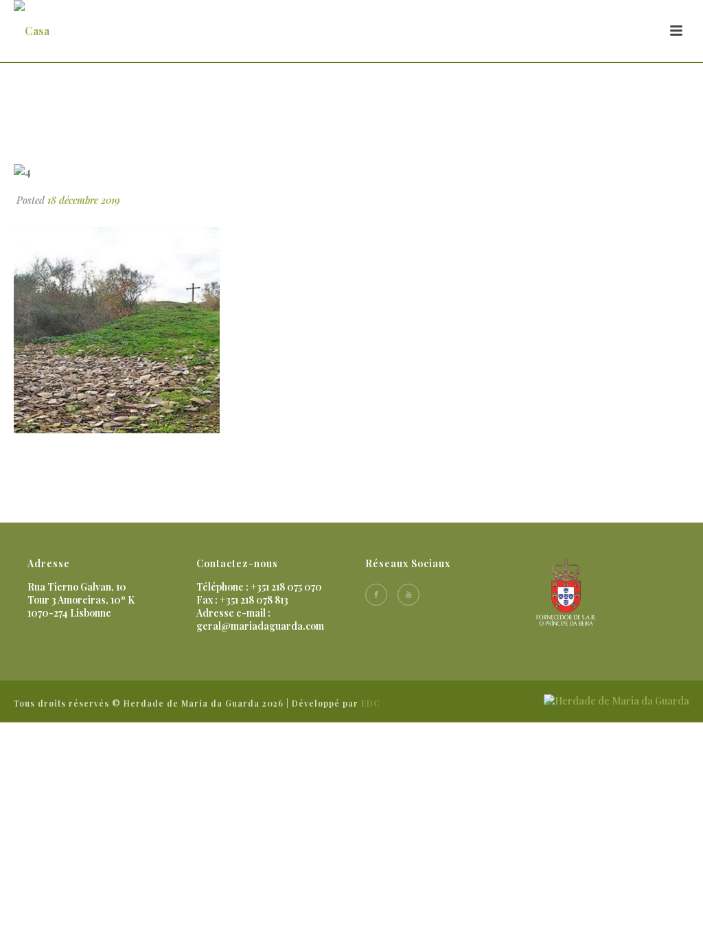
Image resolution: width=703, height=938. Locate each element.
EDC (370, 703)
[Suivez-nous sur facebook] (376, 595)
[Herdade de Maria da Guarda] (616, 699)
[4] (351, 171)
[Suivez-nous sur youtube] (408, 595)
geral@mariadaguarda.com (260, 625)
